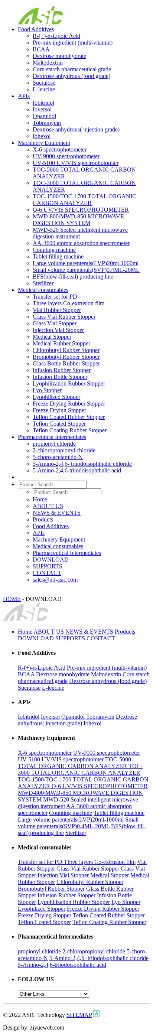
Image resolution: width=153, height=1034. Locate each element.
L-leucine (44, 89)
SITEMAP (79, 1015)
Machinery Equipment (44, 143)
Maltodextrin (48, 62)
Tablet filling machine (58, 256)
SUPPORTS (47, 566)
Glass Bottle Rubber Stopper (66, 363)
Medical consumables (43, 290)
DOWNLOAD (51, 559)
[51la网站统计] (96, 1015)
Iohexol (42, 136)
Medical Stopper (52, 337)
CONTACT (47, 573)
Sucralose (44, 82)
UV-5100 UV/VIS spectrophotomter (75, 163)
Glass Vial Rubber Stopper (64, 316)
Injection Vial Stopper (58, 330)
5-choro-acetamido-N (58, 457)
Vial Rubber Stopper (57, 310)
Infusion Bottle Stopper (60, 377)
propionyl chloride (54, 443)
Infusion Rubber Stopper (62, 370)
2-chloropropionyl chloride (64, 450)
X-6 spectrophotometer (60, 149)
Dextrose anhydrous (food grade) (71, 76)
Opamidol (44, 116)
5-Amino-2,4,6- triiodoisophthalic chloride (82, 464)
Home (40, 499)
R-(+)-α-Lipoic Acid (56, 36)
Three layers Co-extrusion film (68, 303)
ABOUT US (48, 506)
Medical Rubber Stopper (61, 343)
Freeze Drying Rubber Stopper (69, 403)
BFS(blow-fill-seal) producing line (73, 276)
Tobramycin (47, 123)
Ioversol (42, 109)
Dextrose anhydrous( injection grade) (76, 129)
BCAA (41, 49)
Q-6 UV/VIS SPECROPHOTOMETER (81, 210)
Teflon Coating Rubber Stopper (70, 430)
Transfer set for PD (55, 296)
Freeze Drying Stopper (59, 410)
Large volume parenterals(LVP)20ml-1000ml (86, 263)
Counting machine (54, 250)
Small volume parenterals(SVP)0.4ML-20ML (86, 270)
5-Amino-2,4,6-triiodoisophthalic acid (77, 470)
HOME (12, 599)
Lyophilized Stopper (56, 397)
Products (43, 519)
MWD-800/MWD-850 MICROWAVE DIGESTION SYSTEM (78, 219)
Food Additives (36, 29)
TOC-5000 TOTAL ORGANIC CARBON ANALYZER (74, 762)
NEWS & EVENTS (57, 513)
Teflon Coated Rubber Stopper (69, 417)
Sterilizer (43, 283)
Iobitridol (43, 103)
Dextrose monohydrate (59, 56)
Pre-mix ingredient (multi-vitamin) (73, 42)
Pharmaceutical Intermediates (52, 437)
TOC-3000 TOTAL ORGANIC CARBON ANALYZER (80, 769)
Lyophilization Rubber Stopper (69, 383)
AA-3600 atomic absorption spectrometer (81, 243)
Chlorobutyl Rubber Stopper (66, 350)
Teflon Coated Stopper (59, 423)
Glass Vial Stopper (54, 323)
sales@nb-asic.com (55, 579)
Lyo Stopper (47, 390)
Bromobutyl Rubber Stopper (66, 357)
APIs (24, 96)
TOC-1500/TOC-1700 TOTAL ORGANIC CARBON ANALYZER (84, 199)
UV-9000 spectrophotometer (66, 156)
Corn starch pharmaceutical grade (72, 69)
